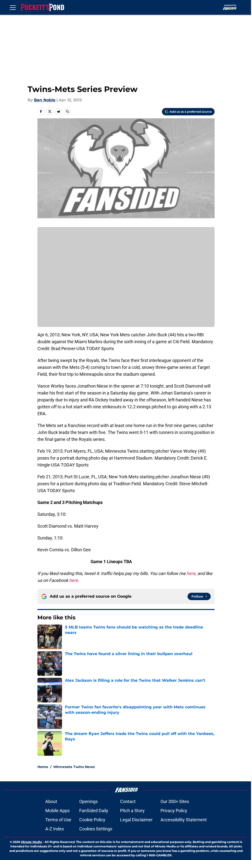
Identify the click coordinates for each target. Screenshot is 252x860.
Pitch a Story (132, 810)
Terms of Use (58, 819)
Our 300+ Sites (174, 801)
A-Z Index (54, 828)
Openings (88, 801)
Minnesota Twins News (74, 767)
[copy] (67, 111)
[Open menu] (13, 7)
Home (42, 767)
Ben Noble (44, 100)
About (51, 801)
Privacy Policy (173, 810)
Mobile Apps (57, 810)
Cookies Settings (95, 828)
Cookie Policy (92, 819)
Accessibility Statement (183, 819)
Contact (128, 801)
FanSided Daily (93, 810)
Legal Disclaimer (136, 819)
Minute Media (31, 842)
